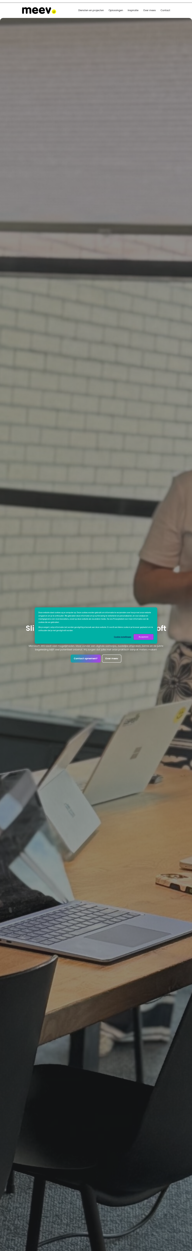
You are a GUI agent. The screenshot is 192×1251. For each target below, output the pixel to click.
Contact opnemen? (85, 658)
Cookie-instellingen (122, 637)
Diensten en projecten (91, 10)
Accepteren (143, 637)
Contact (165, 10)
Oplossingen (116, 10)
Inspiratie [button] (133, 10)
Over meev (149, 10)
